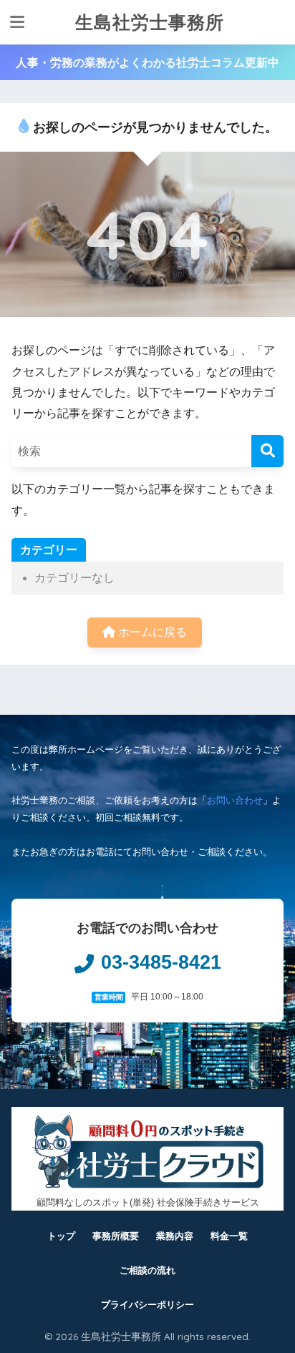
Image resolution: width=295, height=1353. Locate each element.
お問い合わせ (235, 800)
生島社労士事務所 (149, 22)
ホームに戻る (151, 632)
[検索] (267, 451)
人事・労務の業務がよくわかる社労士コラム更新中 (147, 63)
